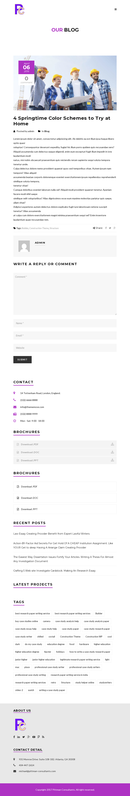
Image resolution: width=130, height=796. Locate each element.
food (72, 644)
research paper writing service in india (69, 675)
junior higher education (43, 659)
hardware (84, 644)
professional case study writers (84, 667)
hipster (47, 651)
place (27, 667)
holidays (60, 651)
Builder (25, 228)
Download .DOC (29, 452)
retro (53, 682)
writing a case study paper (52, 690)
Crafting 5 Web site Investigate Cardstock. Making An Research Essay (54, 570)
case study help (49, 628)
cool (109, 636)
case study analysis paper (96, 621)
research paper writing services (30, 682)
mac (17, 667)
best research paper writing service (32, 613)
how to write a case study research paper (90, 651)
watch (31, 690)
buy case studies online (26, 621)
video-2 (19, 690)
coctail (52, 636)
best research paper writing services (72, 613)
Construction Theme (39, 228)
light (107, 659)
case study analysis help (67, 621)
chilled (40, 636)
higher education (102, 644)
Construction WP (93, 636)
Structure (54, 228)
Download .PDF (29, 444)
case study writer (23, 636)
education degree (55, 644)
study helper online (84, 682)
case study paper (70, 628)
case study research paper (97, 628)
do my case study (33, 644)
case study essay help (26, 628)
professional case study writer (49, 667)
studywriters (105, 682)
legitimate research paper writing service (80, 659)
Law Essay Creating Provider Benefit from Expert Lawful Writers (51, 533)
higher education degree (27, 651)
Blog (46, 131)
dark (17, 644)
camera (46, 621)
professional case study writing (30, 675)
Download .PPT (29, 460)
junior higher (21, 659)
